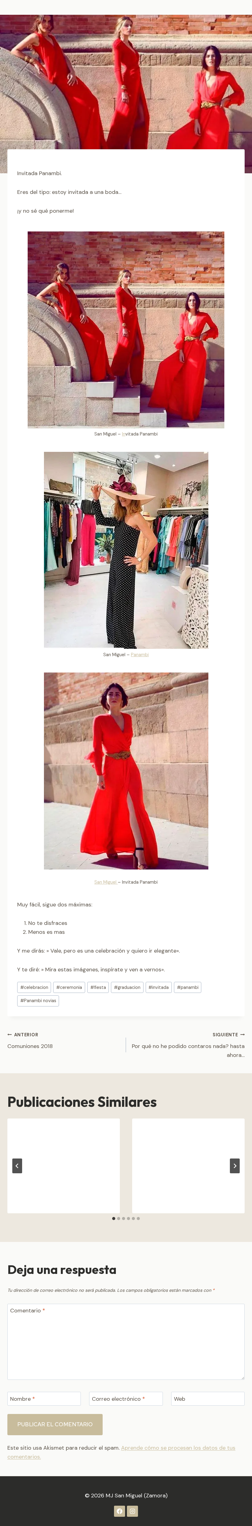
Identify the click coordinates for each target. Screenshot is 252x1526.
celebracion (34, 987)
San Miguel (106, 882)
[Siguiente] (235, 1166)
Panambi (140, 654)
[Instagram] (132, 1511)
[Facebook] (119, 1511)
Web (179, 1399)
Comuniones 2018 (30, 1041)
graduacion (127, 987)
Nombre (22, 1399)
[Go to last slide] (17, 1166)
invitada (158, 987)
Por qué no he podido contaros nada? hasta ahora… (188, 1045)
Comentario (27, 1311)
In (123, 434)
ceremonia (69, 987)
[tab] (113, 1218)
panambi (188, 987)
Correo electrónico (118, 1399)
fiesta (98, 987)
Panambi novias (38, 1000)
